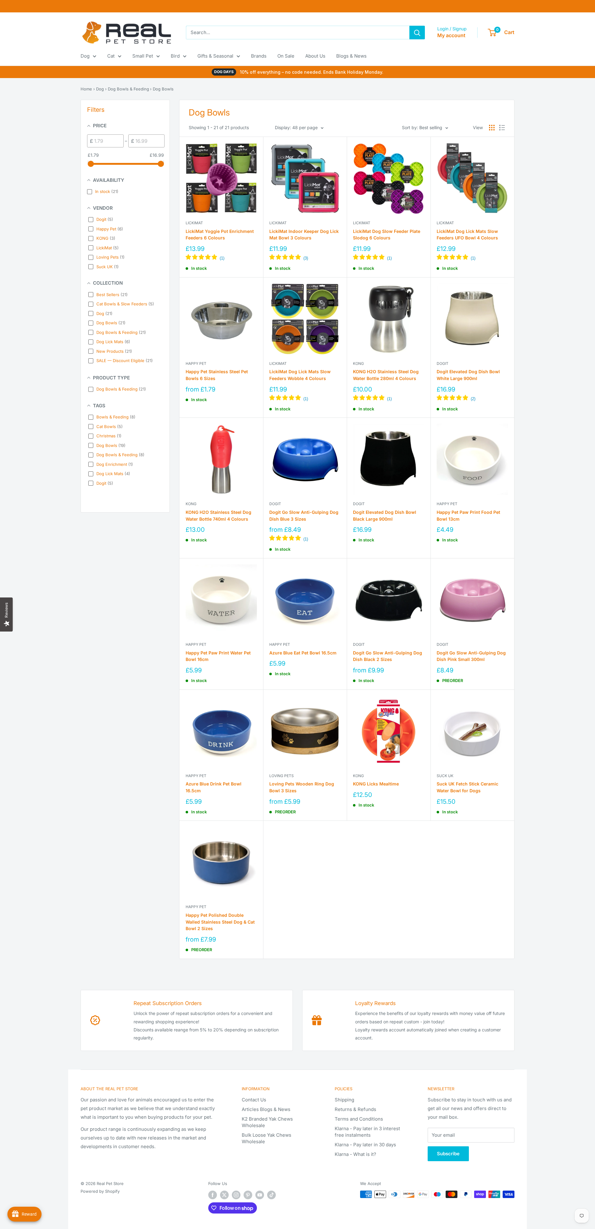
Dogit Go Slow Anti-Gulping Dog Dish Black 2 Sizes (387, 656)
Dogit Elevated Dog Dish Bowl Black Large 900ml (384, 516)
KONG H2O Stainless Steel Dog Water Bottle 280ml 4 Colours (386, 375)
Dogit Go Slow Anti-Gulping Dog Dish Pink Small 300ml (471, 656)
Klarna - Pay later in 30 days (365, 1145)
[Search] (417, 32)
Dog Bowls (163, 88)
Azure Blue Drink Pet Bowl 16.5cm (213, 787)
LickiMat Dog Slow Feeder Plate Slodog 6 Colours (386, 235)
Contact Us (254, 1100)
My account (451, 35)
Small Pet (142, 56)
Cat (111, 56)
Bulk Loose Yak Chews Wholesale (266, 1138)
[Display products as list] (502, 127)
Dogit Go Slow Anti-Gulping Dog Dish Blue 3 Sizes (303, 516)
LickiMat (194, 223)
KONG (358, 363)
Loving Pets (281, 775)
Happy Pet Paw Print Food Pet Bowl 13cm (468, 516)
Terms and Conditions (359, 1119)
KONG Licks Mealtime (376, 783)
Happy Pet (196, 363)
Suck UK (445, 775)
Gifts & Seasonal (215, 56)
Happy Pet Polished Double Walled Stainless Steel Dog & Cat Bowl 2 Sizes (220, 921)
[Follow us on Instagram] (236, 1195)
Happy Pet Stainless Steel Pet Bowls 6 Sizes (217, 375)
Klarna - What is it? (355, 1154)
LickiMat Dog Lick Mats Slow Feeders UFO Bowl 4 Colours (467, 235)
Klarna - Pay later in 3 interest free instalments (367, 1132)
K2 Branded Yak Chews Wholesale (267, 1122)
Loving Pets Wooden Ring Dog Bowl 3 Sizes (301, 787)
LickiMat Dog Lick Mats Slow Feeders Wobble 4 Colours (300, 375)
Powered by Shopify (100, 1191)
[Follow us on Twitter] (224, 1195)
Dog (85, 56)
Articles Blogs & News (266, 1109)
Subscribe (448, 1154)
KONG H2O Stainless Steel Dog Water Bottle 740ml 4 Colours (218, 516)
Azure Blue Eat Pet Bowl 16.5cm (303, 652)
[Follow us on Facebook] (212, 1195)
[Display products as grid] (492, 127)
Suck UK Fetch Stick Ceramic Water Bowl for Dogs (467, 787)
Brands (259, 56)
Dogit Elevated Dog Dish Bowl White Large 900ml (468, 375)
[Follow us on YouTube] (259, 1195)
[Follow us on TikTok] (271, 1195)
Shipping (344, 1100)
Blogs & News (351, 56)
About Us (315, 56)
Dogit (442, 363)
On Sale (285, 56)
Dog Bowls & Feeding (128, 88)
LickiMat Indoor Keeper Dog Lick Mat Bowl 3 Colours (304, 235)
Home (86, 88)
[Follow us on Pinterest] (248, 1195)
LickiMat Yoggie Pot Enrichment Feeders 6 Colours (220, 235)
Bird (175, 56)
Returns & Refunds (355, 1109)
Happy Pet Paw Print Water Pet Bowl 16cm (218, 656)
